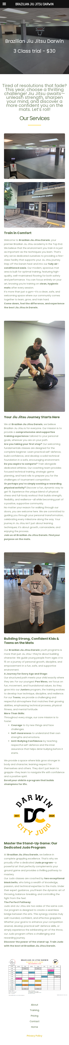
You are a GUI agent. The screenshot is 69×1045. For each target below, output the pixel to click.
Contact (34, 1021)
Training (34, 1010)
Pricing (34, 1015)
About (34, 1004)
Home (34, 1027)
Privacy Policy (34, 1035)
